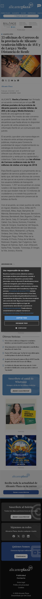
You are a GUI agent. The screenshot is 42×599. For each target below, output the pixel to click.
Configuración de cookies (11, 313)
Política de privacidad (26, 313)
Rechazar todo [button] (22, 323)
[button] (21, 328)
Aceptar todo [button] (21, 318)
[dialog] (21, 299)
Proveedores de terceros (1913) (19, 291)
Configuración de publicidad (12, 308)
